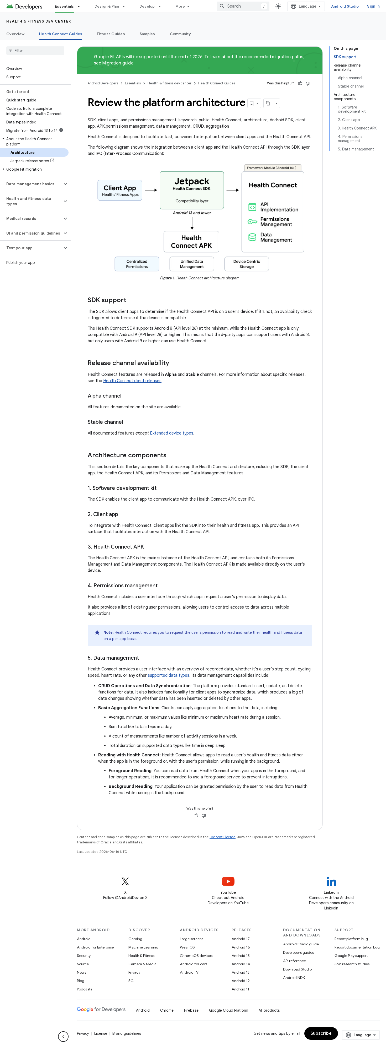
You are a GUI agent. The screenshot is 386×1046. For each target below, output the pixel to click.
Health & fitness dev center (38, 21)
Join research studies (352, 964)
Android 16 (241, 947)
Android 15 (241, 955)
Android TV (189, 972)
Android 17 (241, 938)
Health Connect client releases (132, 380)
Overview (15, 33)
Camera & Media (142, 964)
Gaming (135, 938)
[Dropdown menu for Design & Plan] (126, 6)
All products (269, 1010)
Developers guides (298, 952)
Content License (223, 837)
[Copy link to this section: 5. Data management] (144, 658)
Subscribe (321, 1033)
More (180, 6)
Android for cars (193, 964)
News (81, 972)
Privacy (134, 972)
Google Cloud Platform (228, 1010)
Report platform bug (351, 938)
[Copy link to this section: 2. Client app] (123, 515)
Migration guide (117, 63)
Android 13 (240, 972)
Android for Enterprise (95, 947)
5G (131, 980)
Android (84, 938)
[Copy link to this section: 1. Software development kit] (162, 488)
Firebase (191, 1010)
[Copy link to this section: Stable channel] (128, 422)
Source (83, 964)
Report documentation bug (357, 947)
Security (84, 955)
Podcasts (84, 989)
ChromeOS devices (196, 955)
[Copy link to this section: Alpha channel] (126, 396)
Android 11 (240, 989)
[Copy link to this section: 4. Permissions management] (163, 586)
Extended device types (171, 433)
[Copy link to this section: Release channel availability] (174, 363)
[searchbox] (35, 50)
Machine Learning (143, 947)
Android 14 (241, 964)
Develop (147, 6)
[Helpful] (300, 83)
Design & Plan (107, 6)
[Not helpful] (308, 83)
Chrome (167, 1010)
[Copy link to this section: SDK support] (131, 300)
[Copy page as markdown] (268, 103)
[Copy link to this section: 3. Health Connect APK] (149, 547)
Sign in (373, 6)
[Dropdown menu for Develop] (162, 6)
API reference (294, 960)
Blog (80, 980)
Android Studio (345, 6)
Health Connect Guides (60, 33)
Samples (147, 33)
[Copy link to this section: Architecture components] (171, 456)
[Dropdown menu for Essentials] (81, 6)
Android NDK (294, 977)
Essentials (64, 6)
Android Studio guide (301, 944)
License (100, 1033)
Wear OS (187, 947)
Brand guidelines (126, 1033)
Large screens (191, 938)
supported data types (168, 675)
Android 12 (241, 980)
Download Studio (297, 969)
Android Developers (103, 83)
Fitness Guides (111, 33)
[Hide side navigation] (63, 1036)
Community (180, 33)
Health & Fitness (141, 955)
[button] (34, 141)
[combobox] (243, 6)
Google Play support (351, 955)
